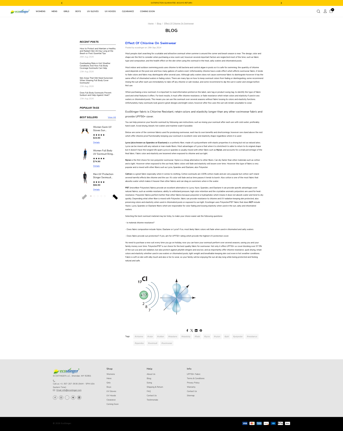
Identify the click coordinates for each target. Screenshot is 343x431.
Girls (109, 382)
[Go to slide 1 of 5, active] (91, 196)
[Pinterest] (201, 331)
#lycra (207, 336)
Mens (109, 378)
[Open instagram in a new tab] (61, 397)
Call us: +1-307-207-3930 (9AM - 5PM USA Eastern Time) (74, 385)
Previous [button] (61, 3)
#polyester (238, 336)
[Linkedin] (196, 331)
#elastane (172, 336)
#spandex (139, 343)
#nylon (217, 336)
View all (112, 117)
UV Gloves (111, 391)
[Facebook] (187, 331)
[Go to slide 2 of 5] (94, 196)
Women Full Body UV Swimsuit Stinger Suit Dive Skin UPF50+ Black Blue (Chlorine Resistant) (104, 152)
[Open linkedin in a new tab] (79, 397)
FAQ (149, 391)
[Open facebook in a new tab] (55, 397)
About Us (151, 374)
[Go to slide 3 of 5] (98, 196)
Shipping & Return (155, 387)
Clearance (111, 399)
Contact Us (152, 395)
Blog (149, 378)
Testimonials (152, 399)
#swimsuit (152, 343)
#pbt (227, 336)
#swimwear (166, 343)
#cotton (160, 336)
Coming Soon (113, 404)
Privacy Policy (193, 382)
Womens (111, 374)
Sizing (149, 382)
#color (150, 336)
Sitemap (191, 395)
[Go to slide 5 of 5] (105, 196)
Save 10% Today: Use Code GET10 (171, 3)
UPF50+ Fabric (193, 374)
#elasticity (185, 336)
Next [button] (281, 3)
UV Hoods (111, 395)
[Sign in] (325, 11)
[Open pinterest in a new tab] (73, 397)
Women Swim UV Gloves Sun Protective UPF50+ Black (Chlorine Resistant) (103, 129)
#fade (197, 336)
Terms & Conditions (195, 378)
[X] (191, 331)
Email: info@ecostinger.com (68, 390)
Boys (109, 387)
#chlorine (139, 336)
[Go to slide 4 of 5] (101, 196)
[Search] (318, 11)
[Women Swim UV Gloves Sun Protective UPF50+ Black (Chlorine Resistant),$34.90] (85, 130)
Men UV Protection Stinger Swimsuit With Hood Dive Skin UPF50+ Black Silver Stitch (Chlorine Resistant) (103, 176)
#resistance (252, 336)
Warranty (191, 387)
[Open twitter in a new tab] (67, 397)
